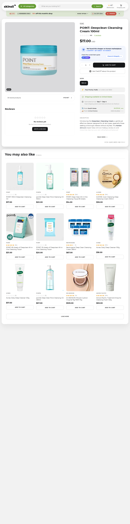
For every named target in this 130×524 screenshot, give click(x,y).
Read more (101, 137)
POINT (82, 23)
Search (98, 6)
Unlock (112, 13)
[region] (40, 57)
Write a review (40, 129)
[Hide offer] (119, 13)
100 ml (83, 83)
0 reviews (97, 35)
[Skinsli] (10, 6)
